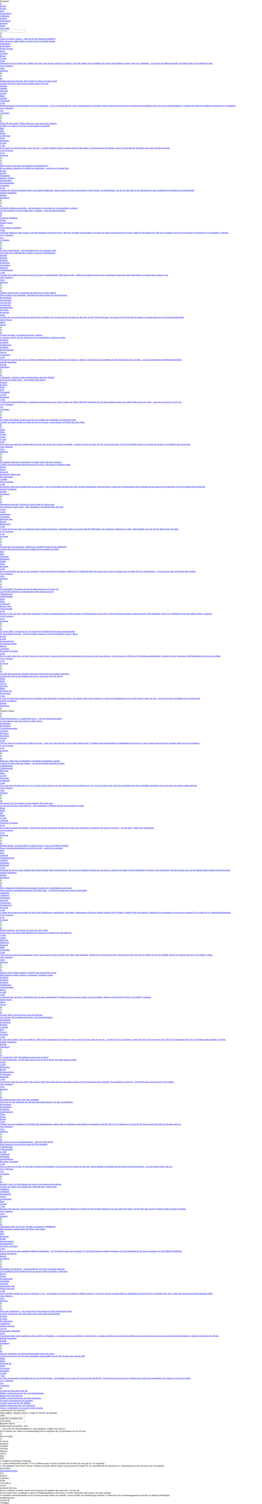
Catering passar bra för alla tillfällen (15, 1403)
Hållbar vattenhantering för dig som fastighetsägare (22, 1393)
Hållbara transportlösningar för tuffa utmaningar (20, 1398)
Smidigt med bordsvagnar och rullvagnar (17, 1405)
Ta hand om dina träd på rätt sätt (14, 1391)
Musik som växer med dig (11, 1395)
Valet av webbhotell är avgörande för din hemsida (21, 1408)
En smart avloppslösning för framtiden (16, 1400)
